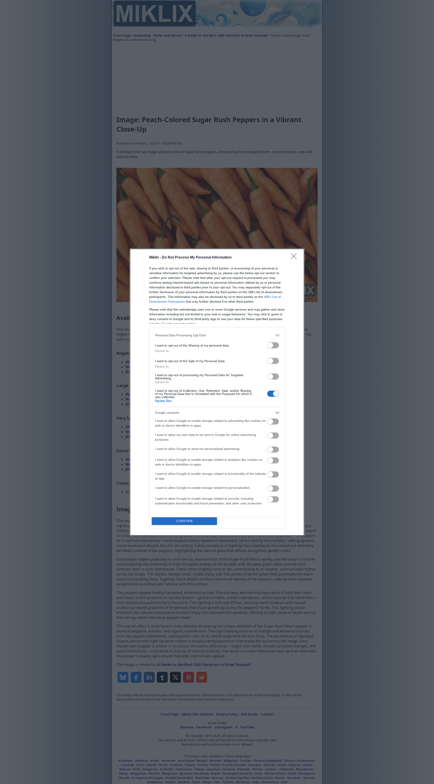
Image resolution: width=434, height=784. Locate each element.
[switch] (273, 345)
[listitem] (217, 335)
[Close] (295, 257)
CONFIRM (184, 521)
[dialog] (217, 392)
